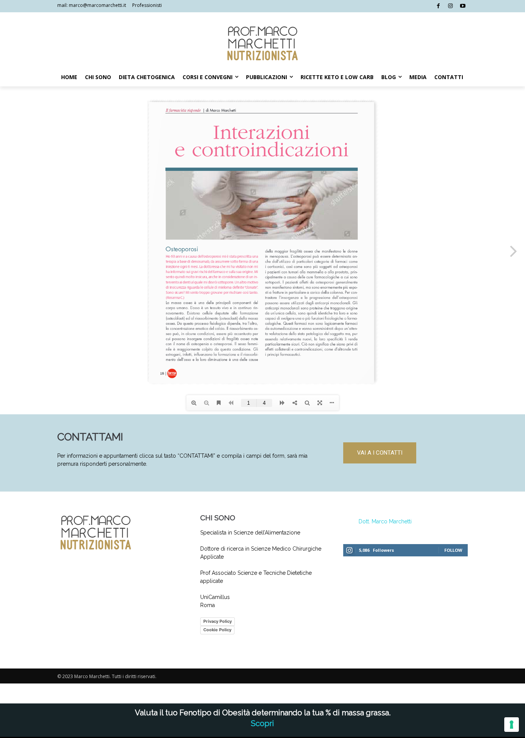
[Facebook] (438, 6)
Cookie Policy (217, 629)
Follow (453, 550)
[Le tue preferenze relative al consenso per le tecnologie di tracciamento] (511, 724)
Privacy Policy (217, 621)
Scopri (262, 723)
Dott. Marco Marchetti (385, 521)
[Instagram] (450, 6)
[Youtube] (462, 6)
